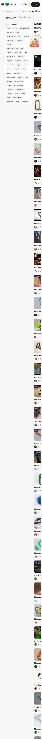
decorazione (11, 57)
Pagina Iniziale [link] (10, 17)
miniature (21, 57)
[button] (37, 11)
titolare (9, 44)
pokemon (10, 32)
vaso (8, 97)
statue (9, 73)
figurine (9, 61)
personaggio (11, 77)
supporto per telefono (14, 36)
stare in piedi (17, 97)
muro (17, 102)
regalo (24, 69)
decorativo (10, 65)
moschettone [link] (10, 19)
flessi (8, 28)
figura (19, 65)
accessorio (17, 73)
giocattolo (18, 52)
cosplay (20, 77)
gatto (23, 93)
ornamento (19, 89)
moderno (10, 102)
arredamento (19, 81)
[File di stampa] (33, 11)
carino (26, 61)
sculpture (18, 61)
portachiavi (20, 40)
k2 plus (26, 36)
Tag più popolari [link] (25, 17)
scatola (9, 81)
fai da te (9, 93)
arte (25, 52)
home (25, 65)
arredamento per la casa (15, 48)
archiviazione (18, 85)
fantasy (9, 52)
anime (9, 69)
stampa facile (24, 28)
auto (16, 93)
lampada (25, 102)
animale (16, 69)
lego (17, 32)
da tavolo (10, 89)
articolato (10, 40)
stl (27, 77)
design (9, 85)
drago (15, 28)
